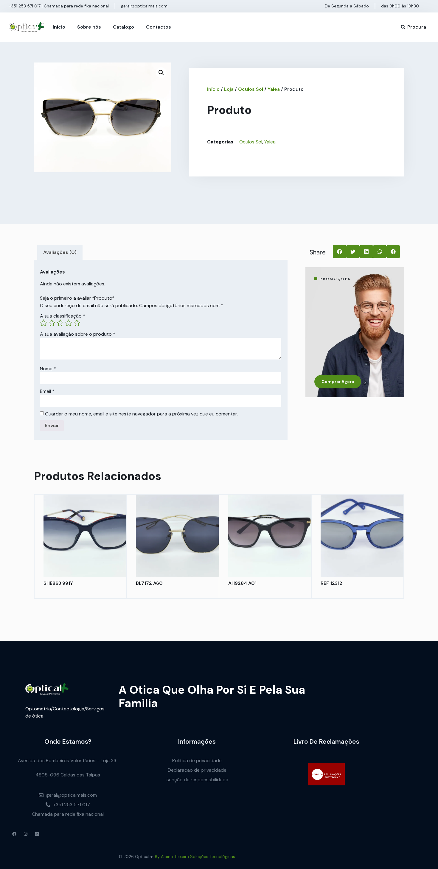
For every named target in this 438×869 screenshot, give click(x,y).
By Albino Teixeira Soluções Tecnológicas (195, 856)
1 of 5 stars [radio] (43, 322)
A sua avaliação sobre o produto (77, 334)
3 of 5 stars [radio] (60, 322)
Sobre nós (89, 27)
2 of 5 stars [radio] (51, 322)
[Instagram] (26, 834)
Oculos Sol (250, 89)
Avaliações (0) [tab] (60, 252)
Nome (48, 368)
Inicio (59, 27)
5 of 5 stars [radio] (76, 322)
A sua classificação (62, 316)
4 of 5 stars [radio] (68, 322)
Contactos (158, 27)
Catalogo (123, 27)
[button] (403, 27)
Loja (229, 89)
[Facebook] (14, 834)
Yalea (274, 89)
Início (213, 89)
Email (47, 391)
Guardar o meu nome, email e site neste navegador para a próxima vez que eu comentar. (141, 414)
